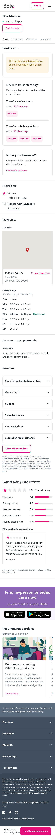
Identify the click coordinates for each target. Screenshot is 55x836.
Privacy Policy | (8, 802)
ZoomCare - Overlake (18, 101)
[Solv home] (8, 6)
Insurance (46, 39)
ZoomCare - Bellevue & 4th (21, 126)
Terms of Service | (22, 802)
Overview (31, 39)
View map (22, 106)
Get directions (42, 273)
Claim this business (16, 170)
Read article (11, 693)
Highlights (17, 39)
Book (5, 39)
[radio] (12, 114)
